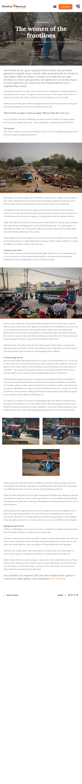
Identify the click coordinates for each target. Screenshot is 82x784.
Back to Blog (43, 22)
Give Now (65, 7)
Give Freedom (58, 578)
